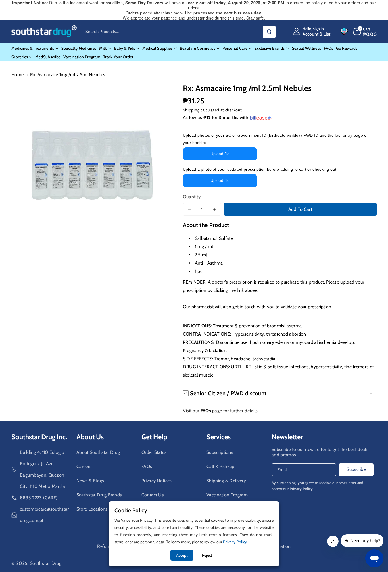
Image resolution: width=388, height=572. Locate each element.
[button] (365, 31)
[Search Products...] (269, 32)
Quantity (192, 196)
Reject (207, 555)
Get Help (154, 437)
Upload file (220, 153)
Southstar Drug (46, 563)
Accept (182, 555)
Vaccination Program (227, 495)
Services (218, 437)
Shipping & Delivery (226, 480)
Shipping (191, 110)
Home (17, 74)
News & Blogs (90, 480)
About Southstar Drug (98, 452)
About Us (90, 437)
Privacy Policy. (302, 488)
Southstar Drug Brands (99, 495)
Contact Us (152, 495)
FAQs (146, 466)
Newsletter (287, 437)
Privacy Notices (156, 480)
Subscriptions (219, 452)
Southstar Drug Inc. (39, 437)
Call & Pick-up (220, 466)
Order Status (154, 452)
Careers (83, 466)
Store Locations (92, 509)
